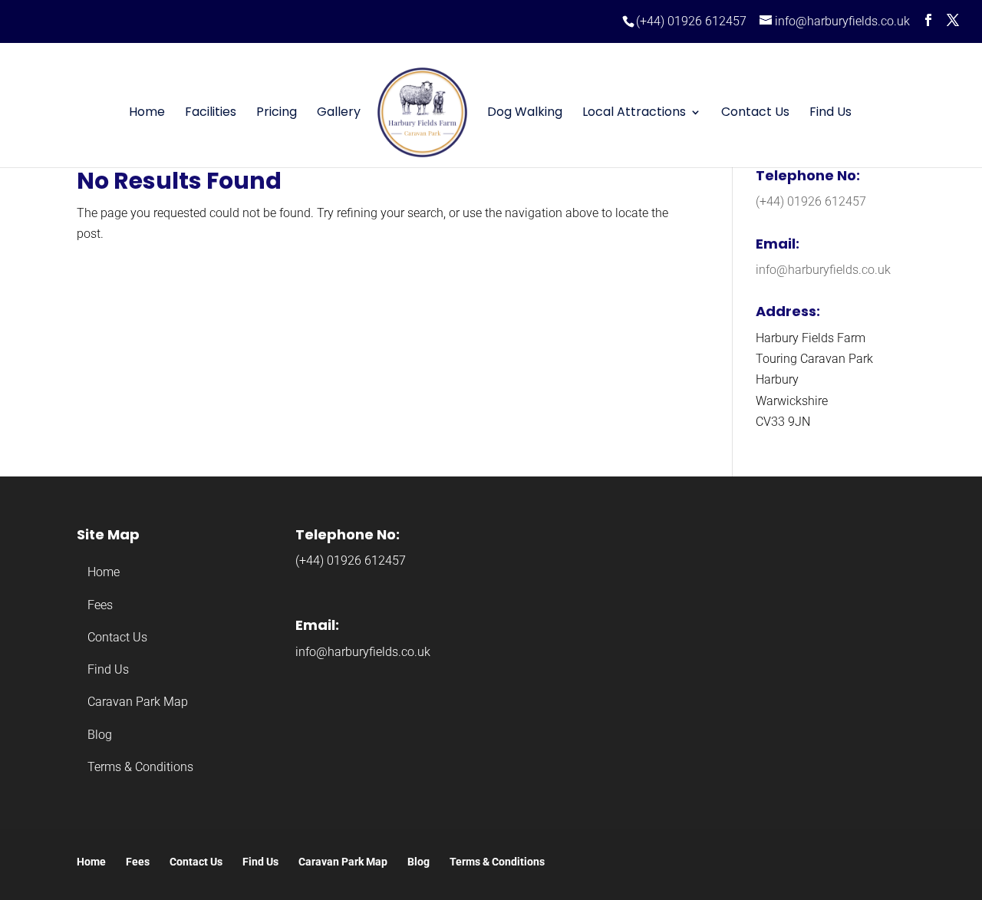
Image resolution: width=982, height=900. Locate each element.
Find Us (830, 113)
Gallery (339, 113)
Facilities (210, 113)
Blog (99, 734)
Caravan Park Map (137, 701)
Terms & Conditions (140, 767)
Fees (100, 605)
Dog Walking (524, 113)
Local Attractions (634, 113)
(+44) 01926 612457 (691, 21)
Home (147, 113)
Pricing (276, 113)
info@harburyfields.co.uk (823, 269)
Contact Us (755, 113)
